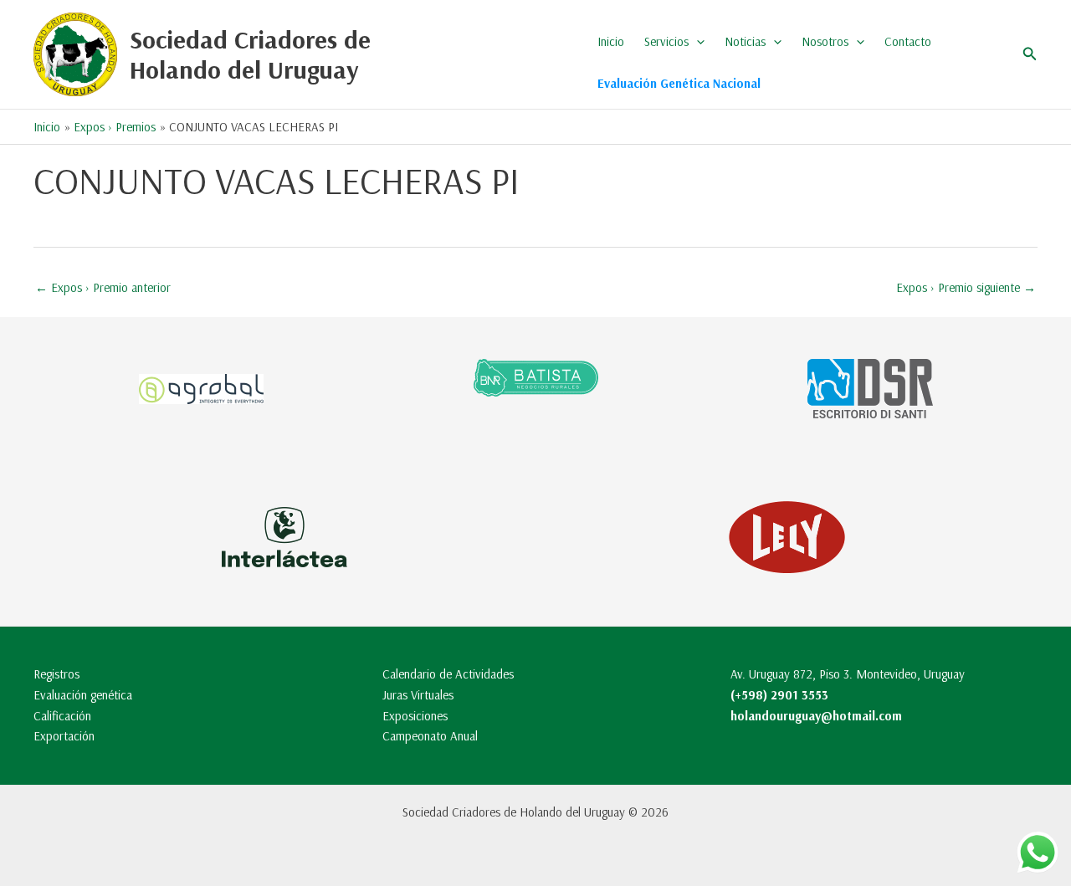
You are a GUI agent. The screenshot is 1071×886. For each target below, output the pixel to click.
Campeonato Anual (430, 736)
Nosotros (825, 41)
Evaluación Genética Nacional (679, 83)
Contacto (907, 41)
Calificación (62, 716)
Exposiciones (415, 716)
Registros (56, 674)
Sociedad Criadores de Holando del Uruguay (250, 54)
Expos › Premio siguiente (966, 287)
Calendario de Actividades (448, 674)
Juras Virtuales (418, 695)
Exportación (64, 736)
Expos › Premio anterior (103, 287)
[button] (697, 42)
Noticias (745, 41)
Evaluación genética (82, 695)
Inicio (610, 41)
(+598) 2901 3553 (779, 695)
